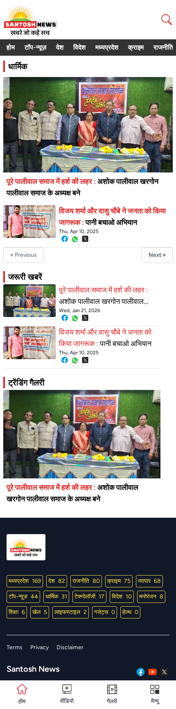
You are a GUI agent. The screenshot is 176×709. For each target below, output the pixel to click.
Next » (157, 254)
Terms (15, 647)
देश (59, 47)
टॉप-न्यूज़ (35, 47)
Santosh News (33, 669)
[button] (154, 695)
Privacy (39, 647)
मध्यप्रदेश (106, 47)
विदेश (79, 47)
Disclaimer (69, 647)
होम (11, 47)
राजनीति (163, 47)
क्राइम (136, 47)
